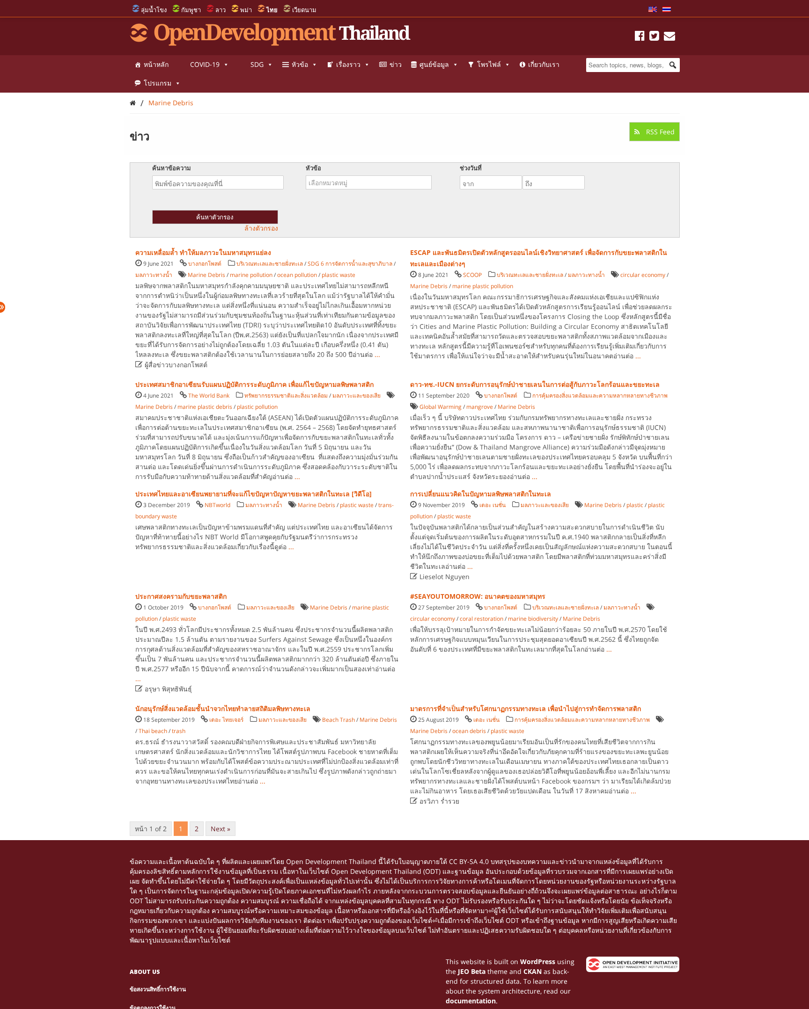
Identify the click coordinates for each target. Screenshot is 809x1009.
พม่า (246, 10)
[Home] (133, 102)
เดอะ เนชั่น (492, 505)
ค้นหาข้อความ (171, 168)
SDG (257, 64)
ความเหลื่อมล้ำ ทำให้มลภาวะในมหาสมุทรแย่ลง (203, 252)
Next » (220, 828)
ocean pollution (297, 275)
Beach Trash (338, 720)
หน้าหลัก (156, 64)
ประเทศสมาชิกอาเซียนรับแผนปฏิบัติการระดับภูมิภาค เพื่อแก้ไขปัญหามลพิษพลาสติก (254, 384)
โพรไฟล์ (489, 64)
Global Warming (440, 407)
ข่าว (396, 64)
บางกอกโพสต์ (204, 264)
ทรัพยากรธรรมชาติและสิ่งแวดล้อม (286, 395)
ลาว (220, 10)
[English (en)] (652, 10)
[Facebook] (640, 37)
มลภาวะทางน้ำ (153, 275)
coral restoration (481, 619)
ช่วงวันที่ (471, 168)
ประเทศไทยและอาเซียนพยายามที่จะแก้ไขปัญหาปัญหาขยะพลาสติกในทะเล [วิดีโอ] (253, 493)
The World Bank (208, 395)
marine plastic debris (204, 407)
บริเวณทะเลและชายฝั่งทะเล (269, 264)
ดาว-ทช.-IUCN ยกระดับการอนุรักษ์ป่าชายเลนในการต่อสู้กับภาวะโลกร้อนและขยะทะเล (535, 384)
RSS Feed (659, 131)
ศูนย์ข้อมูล (434, 64)
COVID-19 (205, 64)
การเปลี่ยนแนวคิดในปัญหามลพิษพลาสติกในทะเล (480, 493)
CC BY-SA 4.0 (469, 861)
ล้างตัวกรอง (261, 228)
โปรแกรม (157, 83)
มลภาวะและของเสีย (356, 395)
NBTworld (217, 505)
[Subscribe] (669, 37)
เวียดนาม (304, 10)
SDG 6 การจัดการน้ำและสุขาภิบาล (350, 264)
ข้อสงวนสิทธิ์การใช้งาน (158, 989)
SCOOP (472, 275)
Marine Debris (170, 102)
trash (178, 731)
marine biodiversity (533, 619)
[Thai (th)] (666, 10)
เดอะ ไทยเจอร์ (226, 720)
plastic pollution (257, 407)
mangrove (479, 407)
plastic (634, 505)
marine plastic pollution (482, 286)
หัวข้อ (300, 64)
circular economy (642, 275)
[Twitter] (654, 37)
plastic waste (338, 275)
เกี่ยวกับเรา (543, 64)
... (377, 354)
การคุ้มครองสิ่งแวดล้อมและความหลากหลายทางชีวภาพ (600, 395)
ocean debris (469, 731)
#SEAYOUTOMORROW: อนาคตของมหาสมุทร (477, 596)
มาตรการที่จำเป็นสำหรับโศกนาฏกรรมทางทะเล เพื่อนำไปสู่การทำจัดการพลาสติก (525, 708)
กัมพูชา (191, 10)
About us (145, 972)
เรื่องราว (348, 64)
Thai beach (153, 731)
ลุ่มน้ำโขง (154, 10)
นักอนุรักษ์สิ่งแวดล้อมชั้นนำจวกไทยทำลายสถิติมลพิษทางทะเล (222, 708)
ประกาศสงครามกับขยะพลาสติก (181, 596)
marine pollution (251, 275)
